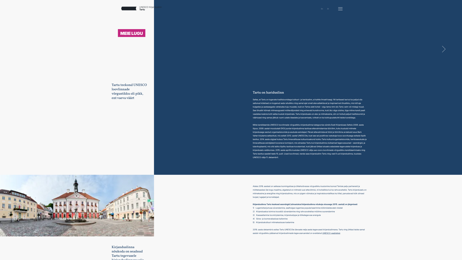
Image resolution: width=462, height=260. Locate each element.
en (322, 9)
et (328, 9)
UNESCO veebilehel (331, 233)
